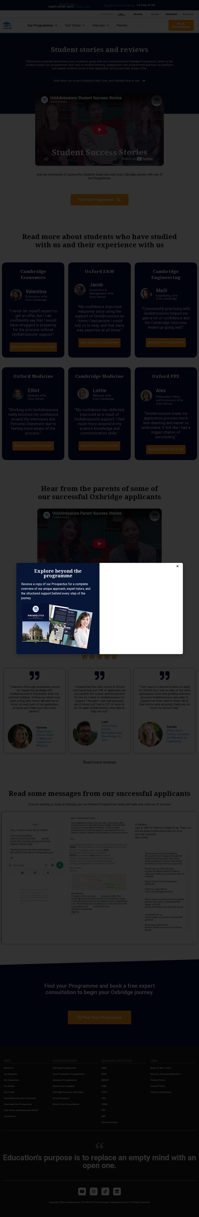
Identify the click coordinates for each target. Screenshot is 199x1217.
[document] (99, 608)
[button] (177, 566)
